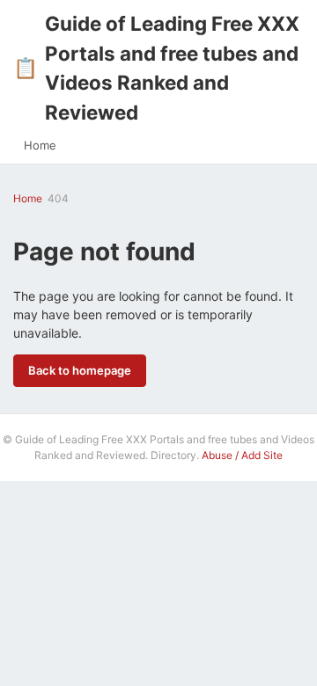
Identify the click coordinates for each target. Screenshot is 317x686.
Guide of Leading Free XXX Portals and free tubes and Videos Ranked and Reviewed (156, 67)
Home (40, 145)
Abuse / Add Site (242, 455)
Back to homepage (79, 370)
